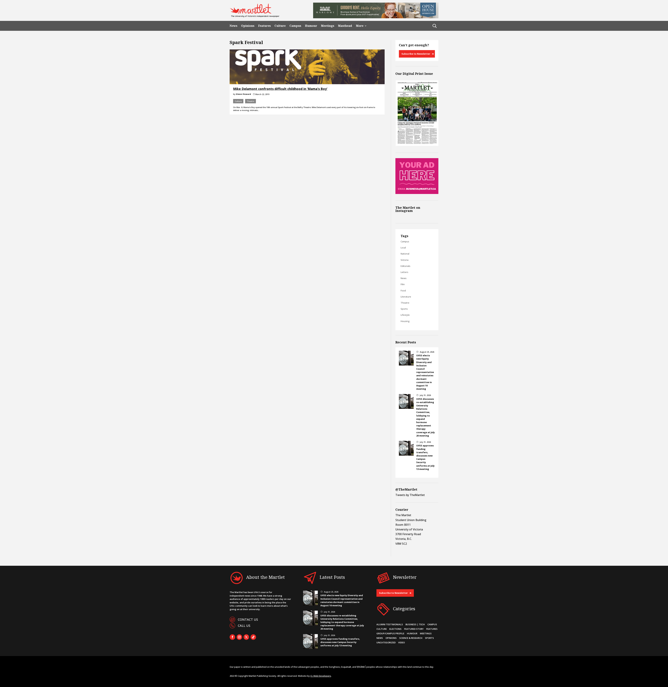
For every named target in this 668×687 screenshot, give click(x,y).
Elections (395, 628)
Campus (295, 26)
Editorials (405, 266)
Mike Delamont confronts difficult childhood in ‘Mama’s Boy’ (280, 89)
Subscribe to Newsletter (415, 53)
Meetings (327, 26)
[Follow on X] (246, 637)
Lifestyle (405, 314)
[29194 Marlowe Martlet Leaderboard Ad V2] (375, 17)
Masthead (345, 26)
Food (403, 290)
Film (403, 284)
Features (264, 26)
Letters (404, 272)
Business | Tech (415, 624)
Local (403, 247)
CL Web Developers (320, 675)
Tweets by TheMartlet (410, 495)
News (233, 26)
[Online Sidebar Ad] (416, 193)
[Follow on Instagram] (239, 637)
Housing (405, 321)
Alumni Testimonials (389, 624)
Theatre (250, 101)
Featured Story (414, 628)
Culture (280, 26)
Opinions (247, 26)
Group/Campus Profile (390, 633)
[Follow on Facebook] (232, 637)
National (405, 253)
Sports (404, 308)
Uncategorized (386, 642)
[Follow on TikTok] (253, 637)
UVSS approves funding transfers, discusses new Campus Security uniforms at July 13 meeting (340, 642)
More (359, 26)
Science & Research (410, 638)
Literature (406, 296)
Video (401, 642)
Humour (311, 26)
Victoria (404, 259)
